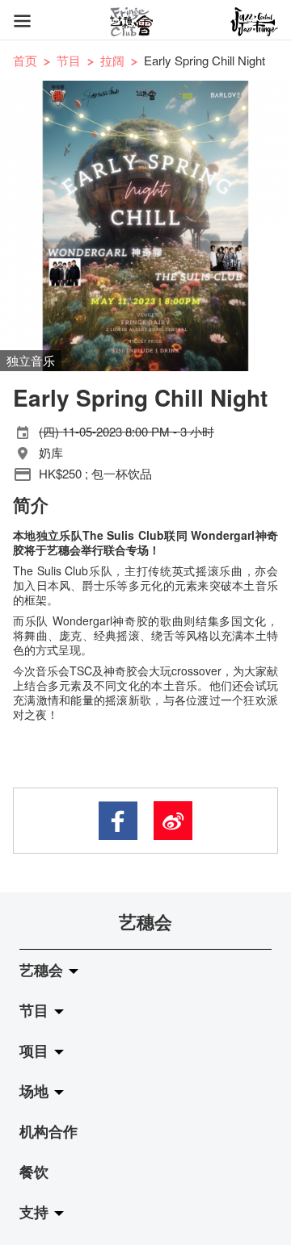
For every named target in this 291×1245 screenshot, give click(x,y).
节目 (69, 60)
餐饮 (33, 1171)
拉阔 (112, 60)
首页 (25, 60)
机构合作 (48, 1131)
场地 (36, 1090)
